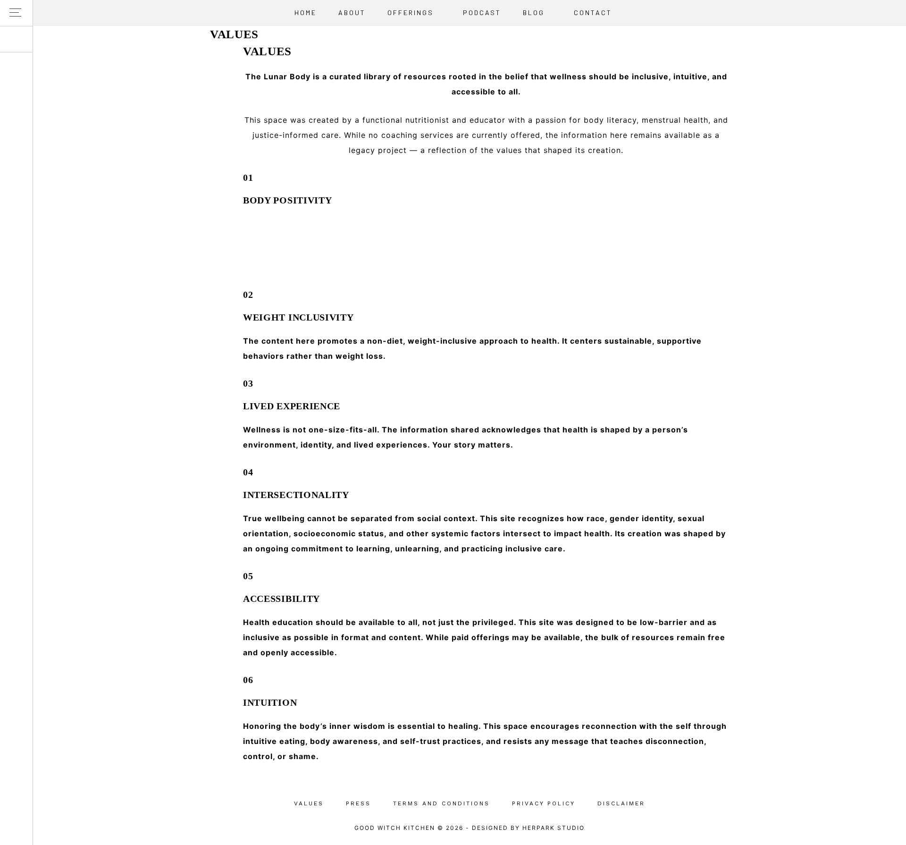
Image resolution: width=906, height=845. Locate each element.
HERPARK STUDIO (553, 827)
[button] (16, 13)
